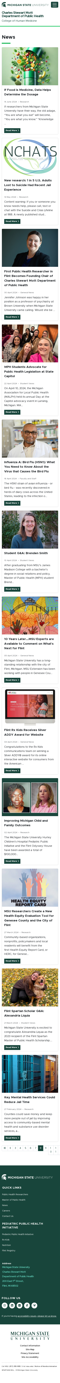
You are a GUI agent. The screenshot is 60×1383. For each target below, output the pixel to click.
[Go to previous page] (10, 1148)
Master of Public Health (13, 1200)
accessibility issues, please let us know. (37, 1316)
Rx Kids (5, 1240)
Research (24, 102)
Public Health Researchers (15, 1195)
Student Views (27, 384)
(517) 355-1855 (14, 1366)
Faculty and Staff (28, 479)
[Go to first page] (5, 1148)
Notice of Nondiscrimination (46, 1366)
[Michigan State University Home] (30, 1177)
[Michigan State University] (25, 4)
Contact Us (7, 1216)
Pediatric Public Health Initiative (17, 1234)
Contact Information (30, 1346)
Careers (6, 1211)
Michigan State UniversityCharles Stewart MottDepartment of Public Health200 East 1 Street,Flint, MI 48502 (18, 1276)
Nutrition (6, 1245)
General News (27, 293)
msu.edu (29, 1366)
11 (55, 1150)
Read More (12, 131)
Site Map (30, 1350)
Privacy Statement (30, 1353)
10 (51, 1150)
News (5, 1205)
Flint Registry (8, 1251)
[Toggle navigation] (54, 5)
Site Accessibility (30, 1357)
